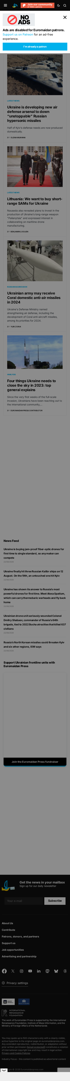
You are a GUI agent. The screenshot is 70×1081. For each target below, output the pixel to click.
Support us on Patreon (18, 34)
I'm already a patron (34, 46)
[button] (5, 5)
